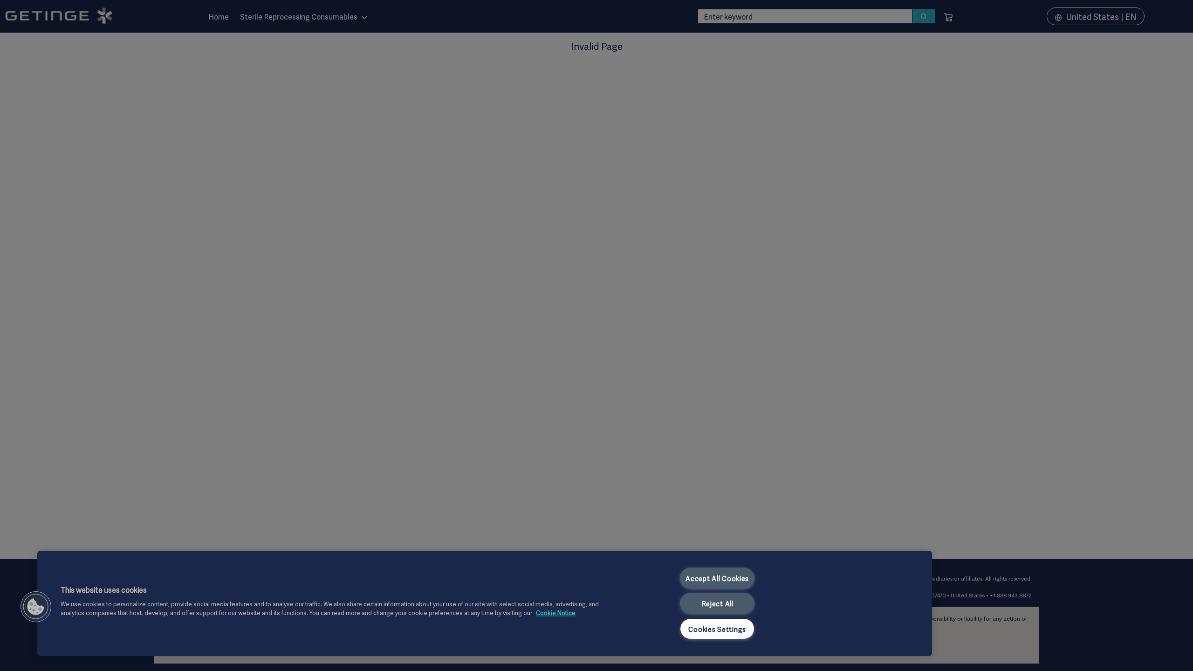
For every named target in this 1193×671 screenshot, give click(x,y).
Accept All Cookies (717, 578)
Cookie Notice (556, 612)
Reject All (717, 603)
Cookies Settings (717, 629)
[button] (36, 607)
